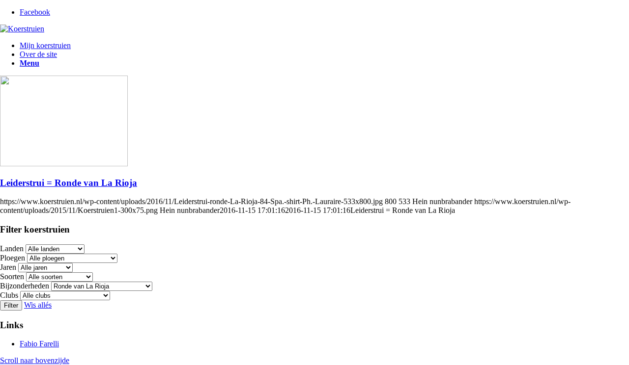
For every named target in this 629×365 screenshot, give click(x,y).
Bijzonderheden (24, 286)
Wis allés (38, 305)
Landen (12, 248)
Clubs (9, 295)
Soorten (12, 276)
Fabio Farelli (39, 343)
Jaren (8, 267)
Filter (11, 305)
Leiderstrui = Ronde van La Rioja (68, 183)
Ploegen (12, 258)
